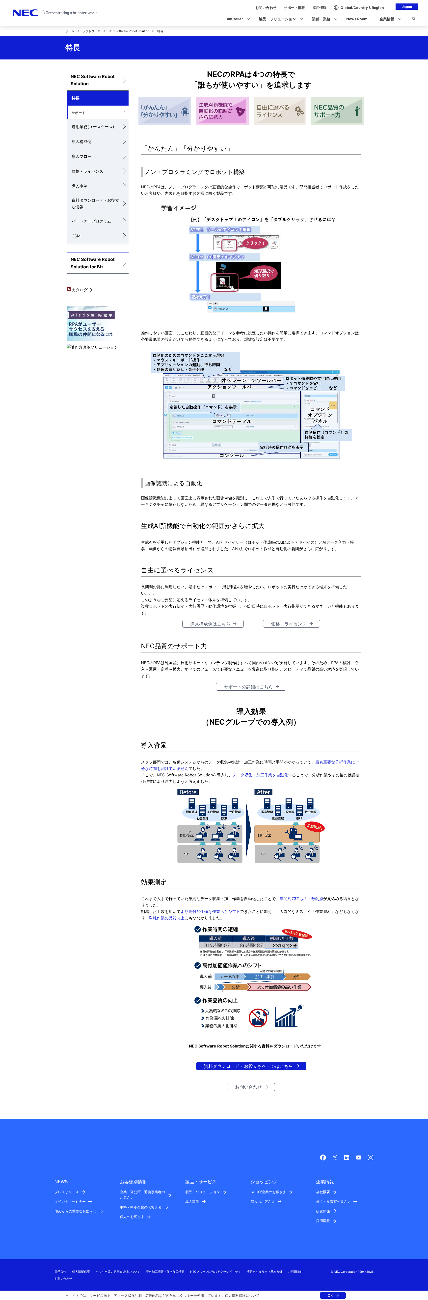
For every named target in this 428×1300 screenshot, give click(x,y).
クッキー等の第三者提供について (118, 1271)
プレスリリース (66, 1192)
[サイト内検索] (413, 19)
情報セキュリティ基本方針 (264, 1271)
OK (330, 1295)
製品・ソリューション (202, 1192)
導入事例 (79, 186)
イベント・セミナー (70, 1201)
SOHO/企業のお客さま (268, 1192)
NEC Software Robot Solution (128, 31)
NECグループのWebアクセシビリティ (215, 1271)
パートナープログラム (91, 221)
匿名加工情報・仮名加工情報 (165, 1271)
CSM (76, 235)
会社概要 (323, 1192)
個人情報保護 (235, 1295)
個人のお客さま (132, 1217)
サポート (78, 113)
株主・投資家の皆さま (333, 1201)
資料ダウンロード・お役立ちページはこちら (248, 1066)
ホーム (69, 31)
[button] (236, 19)
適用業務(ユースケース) (93, 126)
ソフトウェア (91, 31)
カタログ (79, 289)
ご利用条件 (295, 1271)
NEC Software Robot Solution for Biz (93, 263)
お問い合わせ (248, 1087)
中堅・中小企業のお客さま (140, 1207)
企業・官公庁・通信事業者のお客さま (142, 1195)
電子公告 (60, 1271)
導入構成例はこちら (210, 623)
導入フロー (81, 156)
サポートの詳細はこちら (248, 686)
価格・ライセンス (87, 171)
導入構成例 (81, 141)
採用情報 (323, 1220)
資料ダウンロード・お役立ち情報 (95, 203)
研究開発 (323, 1211)
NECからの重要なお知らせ (75, 1211)
